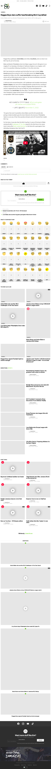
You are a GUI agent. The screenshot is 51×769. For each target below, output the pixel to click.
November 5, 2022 (32, 108)
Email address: (22, 198)
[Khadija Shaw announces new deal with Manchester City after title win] (13, 391)
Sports (3, 301)
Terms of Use (23, 765)
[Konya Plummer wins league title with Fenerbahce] (13, 419)
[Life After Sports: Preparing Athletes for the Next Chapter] (13, 447)
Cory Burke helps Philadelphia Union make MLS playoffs (13, 326)
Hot (2, 462)
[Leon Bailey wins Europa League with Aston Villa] (13, 433)
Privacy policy (17, 765)
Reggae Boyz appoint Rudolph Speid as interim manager (12, 359)
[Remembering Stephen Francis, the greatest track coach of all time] (13, 377)
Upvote (23, 183)
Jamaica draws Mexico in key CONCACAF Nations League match (38, 304)
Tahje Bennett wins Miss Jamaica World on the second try (37, 477)
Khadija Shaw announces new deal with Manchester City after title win (37, 385)
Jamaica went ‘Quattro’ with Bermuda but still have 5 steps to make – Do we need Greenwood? (38, 360)
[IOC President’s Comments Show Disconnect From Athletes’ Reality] (13, 405)
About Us (35, 765)
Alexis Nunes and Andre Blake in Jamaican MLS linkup (35, 340)
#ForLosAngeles (36, 102)
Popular (28, 308)
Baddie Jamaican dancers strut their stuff (11, 499)
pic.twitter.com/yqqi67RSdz (25, 104)
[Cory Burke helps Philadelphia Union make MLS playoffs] (13, 316)
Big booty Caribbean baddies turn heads (12, 477)
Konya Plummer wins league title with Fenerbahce (37, 414)
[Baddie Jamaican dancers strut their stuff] (13, 490)
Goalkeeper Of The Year (19, 124)
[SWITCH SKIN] (49, 5)
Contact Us (29, 765)
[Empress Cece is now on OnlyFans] (38, 490)
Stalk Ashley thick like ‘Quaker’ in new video (37, 521)
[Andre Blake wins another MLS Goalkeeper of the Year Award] (13, 295)
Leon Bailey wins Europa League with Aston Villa (36, 428)
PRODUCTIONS (30, 1)
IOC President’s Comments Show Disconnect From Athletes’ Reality (36, 399)
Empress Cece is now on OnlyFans (36, 499)
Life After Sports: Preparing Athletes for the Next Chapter (38, 442)
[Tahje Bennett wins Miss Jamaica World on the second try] (38, 468)
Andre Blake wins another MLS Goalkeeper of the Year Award (9, 304)
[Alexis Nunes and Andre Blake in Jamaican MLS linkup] (38, 323)
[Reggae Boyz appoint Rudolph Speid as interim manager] (13, 350)
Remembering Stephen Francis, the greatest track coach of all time (36, 371)
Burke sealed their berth (19, 126)
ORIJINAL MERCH (23, 1)
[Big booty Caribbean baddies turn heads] (13, 468)
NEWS (18, 1)
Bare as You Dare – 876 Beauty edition (12, 521)
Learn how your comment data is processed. (27, 174)
